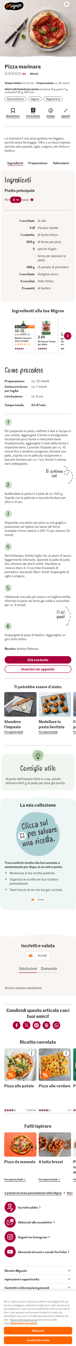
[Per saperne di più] (20, 726)
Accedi (40, 899)
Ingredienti (15, 163)
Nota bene (32, 200)
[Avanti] (67, 336)
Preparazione (37, 163)
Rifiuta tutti (38, 1330)
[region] (38, 1318)
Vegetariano (53, 99)
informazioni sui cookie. (24, 1323)
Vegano (34, 99)
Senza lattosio (15, 99)
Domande (49, 968)
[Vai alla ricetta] (20, 1080)
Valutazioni (61, 163)
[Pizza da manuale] (20, 1157)
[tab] (38, 1270)
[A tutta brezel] (55, 1157)
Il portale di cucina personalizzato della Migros (33, 1193)
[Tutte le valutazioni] (13, 73)
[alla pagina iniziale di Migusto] (14, 4)
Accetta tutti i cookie (38, 1340)
